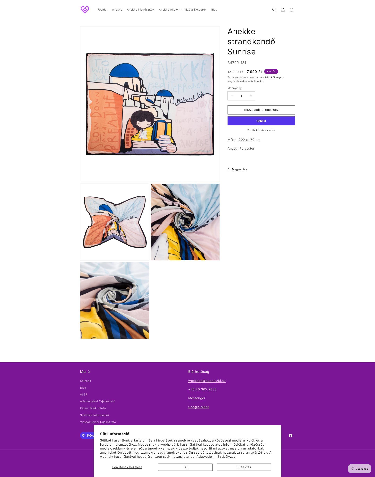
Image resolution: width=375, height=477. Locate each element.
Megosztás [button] (239, 169)
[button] (170, 9)
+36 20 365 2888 (202, 389)
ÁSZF (83, 394)
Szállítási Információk (95, 415)
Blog (83, 387)
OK (185, 467)
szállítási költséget (271, 77)
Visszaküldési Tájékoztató (98, 422)
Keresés (85, 380)
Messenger (196, 398)
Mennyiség (235, 88)
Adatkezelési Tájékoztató (97, 401)
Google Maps (198, 407)
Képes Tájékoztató (93, 408)
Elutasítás (244, 467)
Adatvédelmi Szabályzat (215, 456)
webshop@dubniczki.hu (207, 381)
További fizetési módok (261, 130)
